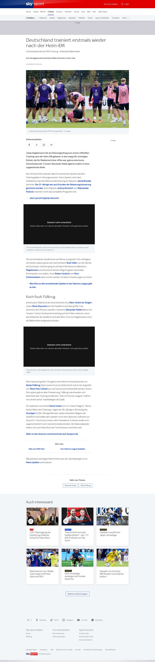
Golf (83, 12)
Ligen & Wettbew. (102, 18)
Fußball (51, 12)
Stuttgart (31, 413)
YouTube (84, 620)
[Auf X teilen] (36, 145)
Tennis (76, 12)
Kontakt (78, 650)
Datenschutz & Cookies (64, 650)
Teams (90, 18)
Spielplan (72, 18)
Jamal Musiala (84, 181)
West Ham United (38, 388)
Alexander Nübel (74, 309)
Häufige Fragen (31, 650)
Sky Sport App (84, 633)
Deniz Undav (56, 406)
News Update (32, 462)
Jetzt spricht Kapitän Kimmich (44, 198)
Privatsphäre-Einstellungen (93, 650)
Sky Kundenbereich (85, 640)
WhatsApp (98, 620)
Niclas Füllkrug (33, 385)
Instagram (69, 620)
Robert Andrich (62, 273)
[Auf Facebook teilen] (29, 145)
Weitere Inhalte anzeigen (77, 594)
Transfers (115, 18)
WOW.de (29, 637)
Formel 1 (59, 12)
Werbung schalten (59, 637)
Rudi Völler (72, 263)
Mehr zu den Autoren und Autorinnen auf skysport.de (52, 434)
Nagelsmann (32, 270)
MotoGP (68, 12)
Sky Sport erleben (111, 4)
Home (28, 12)
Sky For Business (58, 633)
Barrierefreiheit (110, 650)
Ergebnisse (61, 18)
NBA (88, 12)
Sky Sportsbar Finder (86, 637)
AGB (51, 650)
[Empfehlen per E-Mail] (51, 145)
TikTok (56, 620)
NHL (94, 12)
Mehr (125, 18)
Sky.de (28, 633)
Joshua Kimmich (65, 188)
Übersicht (43, 18)
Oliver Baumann (40, 306)
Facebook (42, 620)
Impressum (43, 650)
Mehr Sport (102, 12)
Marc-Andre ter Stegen (80, 302)
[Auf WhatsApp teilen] (44, 145)
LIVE (44, 12)
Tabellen (81, 18)
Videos (35, 12)
